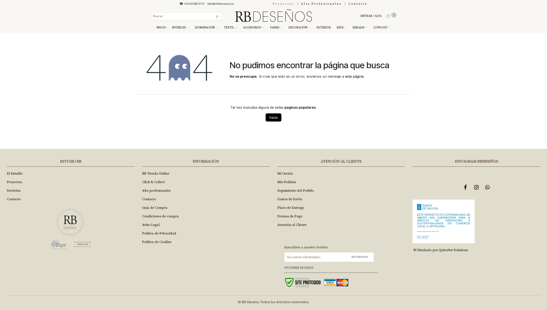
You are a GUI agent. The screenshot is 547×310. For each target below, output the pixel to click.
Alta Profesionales (321, 4)
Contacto (358, 4)
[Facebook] (465, 187)
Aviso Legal (151, 225)
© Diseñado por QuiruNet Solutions (441, 250)
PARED (274, 28)
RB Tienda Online (155, 173)
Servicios (14, 190)
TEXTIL (229, 28)
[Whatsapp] (488, 187)
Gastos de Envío (289, 199)
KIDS (340, 28)
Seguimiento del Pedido (295, 190)
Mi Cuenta (285, 173)
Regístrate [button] (359, 257)
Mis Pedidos (286, 182)
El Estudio (14, 173)
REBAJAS (359, 28)
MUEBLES (179, 28)
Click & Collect (153, 182)
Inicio (273, 117)
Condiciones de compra (160, 216)
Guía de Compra (155, 208)
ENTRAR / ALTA (371, 16)
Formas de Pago (289, 216)
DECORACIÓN (297, 28)
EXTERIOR (323, 28)
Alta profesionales (156, 190)
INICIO (161, 28)
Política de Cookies (156, 242)
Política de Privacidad (159, 233)
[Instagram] (476, 187)
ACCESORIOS (252, 28)
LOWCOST (380, 28)
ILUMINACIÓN (205, 28)
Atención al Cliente (292, 225)
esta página (354, 76)
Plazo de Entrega (290, 208)
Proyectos (283, 4)
